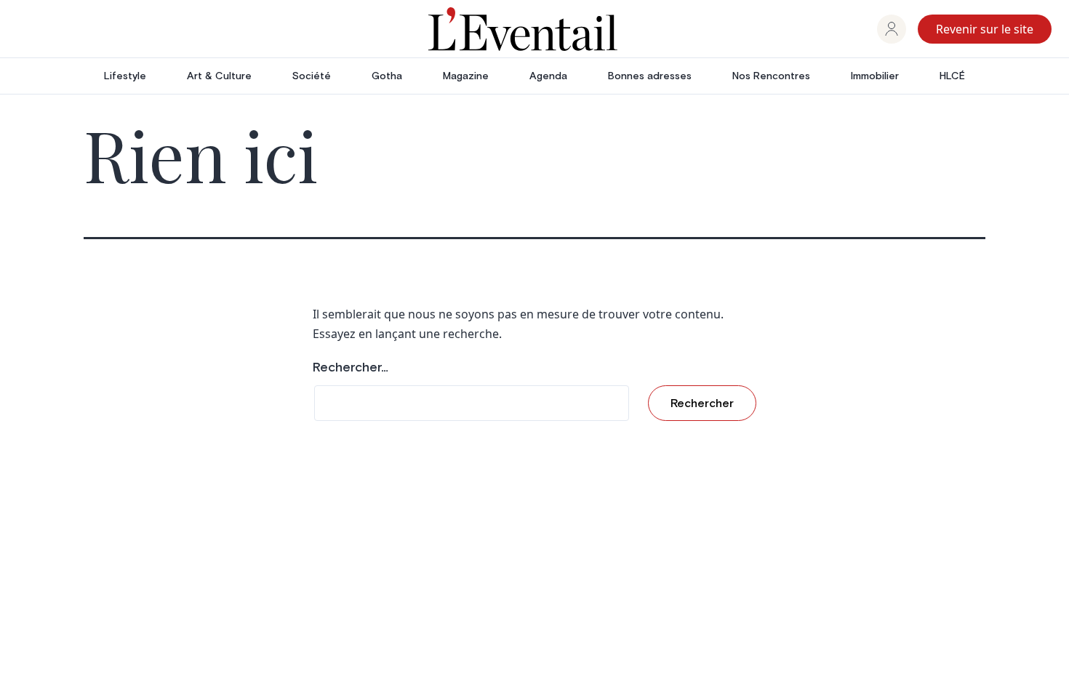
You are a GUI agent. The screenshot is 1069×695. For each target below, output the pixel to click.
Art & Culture (219, 76)
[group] (891, 29)
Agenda (548, 76)
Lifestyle (125, 76)
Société (311, 76)
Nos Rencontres (771, 76)
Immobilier (875, 76)
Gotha (387, 76)
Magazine (466, 76)
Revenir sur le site (984, 29)
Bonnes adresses (650, 76)
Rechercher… (350, 367)
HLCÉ (952, 76)
